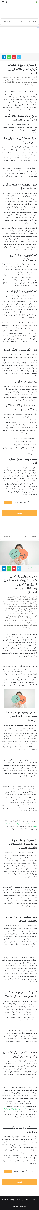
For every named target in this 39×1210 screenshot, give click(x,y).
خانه (33, 22)
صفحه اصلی (23, 1206)
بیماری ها (23, 22)
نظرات (19, 513)
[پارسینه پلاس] (32, 2)
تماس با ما (15, 1206)
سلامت (29, 22)
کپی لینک (8, 502)
